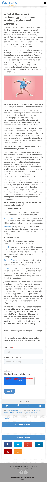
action (28, 413)
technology (38, 410)
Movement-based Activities (13, 413)
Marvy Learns (9, 218)
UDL (24, 413)
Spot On (7, 247)
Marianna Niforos (12, 410)
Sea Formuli (8, 268)
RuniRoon (7, 227)
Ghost (31, 468)
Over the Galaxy (10, 260)
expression (34, 413)
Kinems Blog (19, 466)
